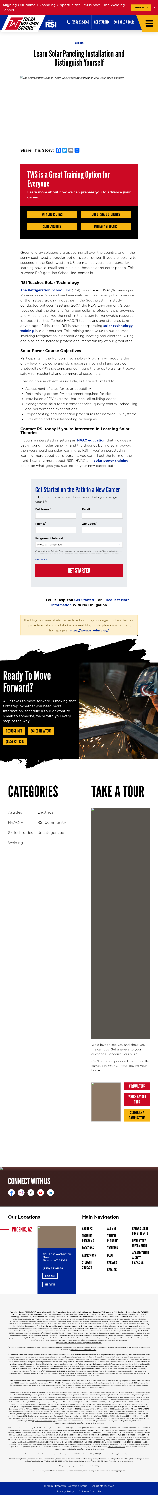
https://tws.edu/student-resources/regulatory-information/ (79, 1343)
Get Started (101, 22)
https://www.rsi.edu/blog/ (89, 630)
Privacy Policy (65, 1491)
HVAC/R (15, 822)
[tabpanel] (56, 1260)
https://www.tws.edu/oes (64, 1449)
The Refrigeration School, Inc (45, 290)
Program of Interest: (50, 538)
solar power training (111, 460)
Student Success (87, 1265)
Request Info (14, 731)
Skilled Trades (20, 832)
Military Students (106, 226)
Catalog (112, 1269)
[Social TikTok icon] (30, 1192)
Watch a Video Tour (137, 1099)
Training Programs (88, 1238)
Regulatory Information (139, 1243)
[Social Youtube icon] (40, 1192)
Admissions (89, 1255)
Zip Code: (89, 524)
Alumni (111, 1228)
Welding (15, 843)
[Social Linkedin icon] (50, 1192)
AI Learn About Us (90, 1491)
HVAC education (91, 440)
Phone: (40, 524)
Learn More (141, 7)
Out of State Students (106, 214)
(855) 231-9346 (15, 741)
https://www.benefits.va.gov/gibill (83, 1350)
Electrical (45, 812)
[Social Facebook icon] (11, 1192)
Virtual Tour (137, 1086)
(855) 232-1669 (52, 1268)
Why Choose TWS (52, 214)
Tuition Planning (112, 1238)
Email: (86, 509)
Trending (112, 1248)
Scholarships (52, 226)
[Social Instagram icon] (21, 1192)
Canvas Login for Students (140, 1231)
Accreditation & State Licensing (140, 1258)
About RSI (87, 1228)
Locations (88, 1248)
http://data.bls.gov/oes (116, 1447)
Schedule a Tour (124, 22)
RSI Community (51, 822)
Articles (79, 43)
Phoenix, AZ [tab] (22, 1229)
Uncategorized (50, 832)
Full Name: (43, 509)
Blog (110, 1255)
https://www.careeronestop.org (44, 1421)
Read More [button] (40, 559)
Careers (112, 1262)
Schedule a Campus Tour (137, 1115)
